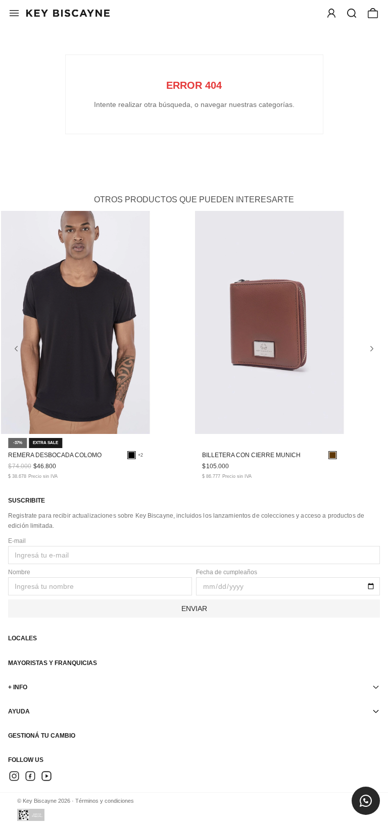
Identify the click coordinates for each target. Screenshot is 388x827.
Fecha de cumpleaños (226, 572)
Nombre (19, 572)
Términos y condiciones (104, 801)
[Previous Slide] (16, 349)
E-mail (17, 540)
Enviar (194, 608)
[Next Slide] (372, 349)
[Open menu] (331, 13)
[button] (352, 13)
